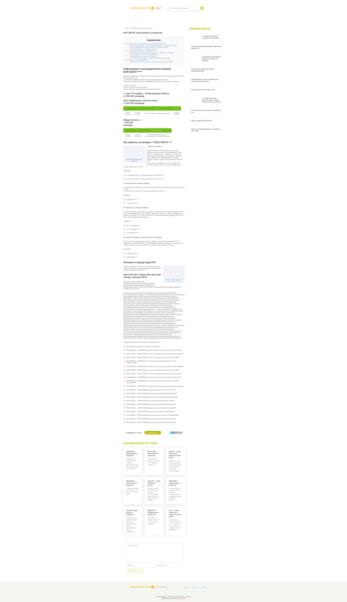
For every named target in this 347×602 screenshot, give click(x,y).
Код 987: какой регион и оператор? (131, 512)
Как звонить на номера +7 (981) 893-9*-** (142, 51)
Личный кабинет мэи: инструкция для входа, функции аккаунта (204, 80)
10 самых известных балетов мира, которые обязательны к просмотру (211, 100)
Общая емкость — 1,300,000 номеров (144, 49)
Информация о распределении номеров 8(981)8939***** (147, 43)
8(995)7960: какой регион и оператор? (131, 483)
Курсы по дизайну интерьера (201, 120)
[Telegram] (178, 433)
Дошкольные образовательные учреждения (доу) (202, 70)
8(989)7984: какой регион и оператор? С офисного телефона (152, 53)
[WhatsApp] (181, 433)
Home (127, 28)
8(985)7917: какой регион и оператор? (153, 512)
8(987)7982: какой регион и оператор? (174, 483)
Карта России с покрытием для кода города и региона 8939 (152, 62)
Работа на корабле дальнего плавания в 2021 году (205, 130)
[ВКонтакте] (173, 433)
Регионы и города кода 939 (137, 60)
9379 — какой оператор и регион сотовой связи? (175, 513)
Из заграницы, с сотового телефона (144, 56)
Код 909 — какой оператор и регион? (153, 483)
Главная (186, 587)
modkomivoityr (142, 8)
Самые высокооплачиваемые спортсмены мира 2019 (206, 47)
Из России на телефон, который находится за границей (151, 58)
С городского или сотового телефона (144, 54)
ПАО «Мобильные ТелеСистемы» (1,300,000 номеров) (150, 47)
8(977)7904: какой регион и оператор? (153, 453)
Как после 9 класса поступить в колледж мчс (206, 111)
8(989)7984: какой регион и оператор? (134, 160)
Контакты (204, 587)
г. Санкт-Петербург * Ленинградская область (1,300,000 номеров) (154, 45)
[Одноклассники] (176, 433)
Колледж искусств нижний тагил (203, 89)
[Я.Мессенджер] (171, 433)
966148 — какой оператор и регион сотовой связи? (174, 280)
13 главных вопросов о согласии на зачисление (210, 37)
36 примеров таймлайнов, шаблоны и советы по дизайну (211, 58)
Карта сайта (195, 587)
